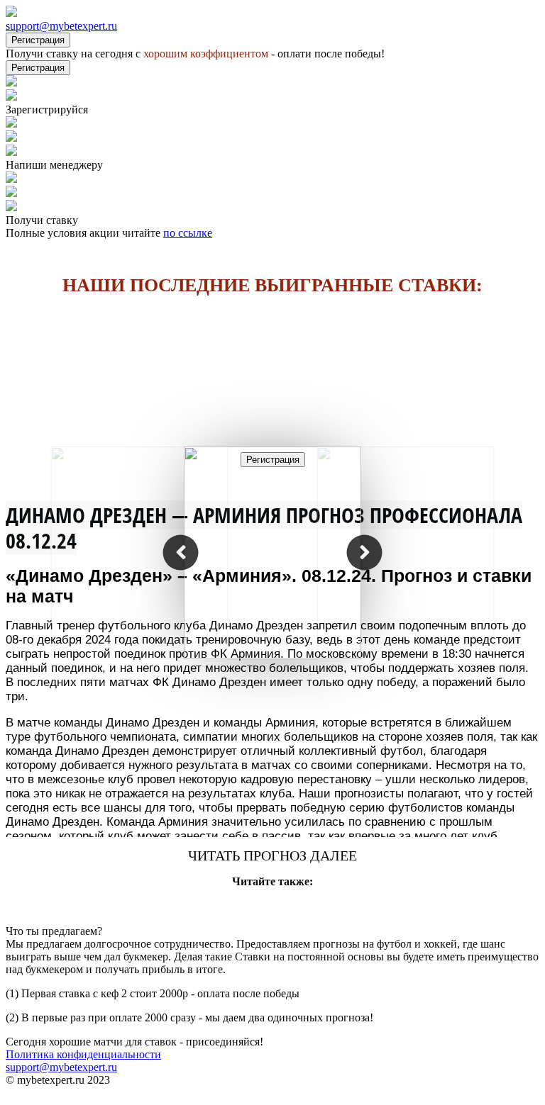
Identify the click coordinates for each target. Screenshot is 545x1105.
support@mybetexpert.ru (61, 26)
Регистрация (38, 40)
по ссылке (187, 233)
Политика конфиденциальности (83, 1054)
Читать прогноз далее (272, 855)
